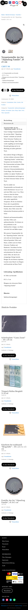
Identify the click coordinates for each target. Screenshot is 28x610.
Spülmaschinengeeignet (20, 108)
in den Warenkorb (17, 90)
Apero (13, 110)
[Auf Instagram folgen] (13, 2)
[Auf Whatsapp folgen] (14, 600)
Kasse (3, 547)
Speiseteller (7, 112)
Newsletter (7, 591)
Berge (16, 110)
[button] (2, 2)
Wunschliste (5, 549)
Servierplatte (8, 110)
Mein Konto (5, 541)
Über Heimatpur (6, 557)
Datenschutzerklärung (8, 563)
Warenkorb (5, 544)
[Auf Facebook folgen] (10, 2)
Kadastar (3, 110)
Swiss (23, 110)
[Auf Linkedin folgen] (10, 600)
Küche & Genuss (10, 14)
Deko (15, 102)
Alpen (19, 110)
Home (3, 14)
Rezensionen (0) (8, 123)
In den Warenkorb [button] (8, 355)
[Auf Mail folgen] (6, 2)
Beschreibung (8, 120)
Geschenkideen (10, 102)
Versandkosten (17, 69)
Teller (2, 112)
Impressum (5, 560)
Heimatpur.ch (4, 605)
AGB (3, 565)
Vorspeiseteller (11, 108)
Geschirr (18, 14)
